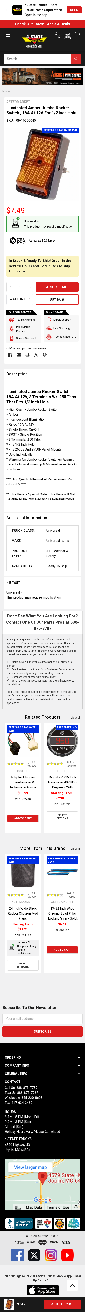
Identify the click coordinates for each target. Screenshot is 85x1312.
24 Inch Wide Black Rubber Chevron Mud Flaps (23, 913)
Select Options (62, 817)
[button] (67, 36)
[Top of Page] (72, 1285)
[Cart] (77, 35)
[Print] (27, 354)
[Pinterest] (44, 354)
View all (75, 717)
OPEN (74, 10)
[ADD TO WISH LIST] (19, 299)
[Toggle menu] (8, 38)
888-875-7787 (26, 1088)
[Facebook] (10, 354)
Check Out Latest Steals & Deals (42, 24)
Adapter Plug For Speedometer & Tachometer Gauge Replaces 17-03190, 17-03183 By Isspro (23, 787)
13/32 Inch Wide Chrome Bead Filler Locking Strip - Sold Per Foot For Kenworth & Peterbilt (62, 918)
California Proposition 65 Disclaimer (27, 348)
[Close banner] (6, 10)
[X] (36, 354)
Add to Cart (23, 818)
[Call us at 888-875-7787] (59, 35)
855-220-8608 (31, 1098)
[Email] (18, 354)
